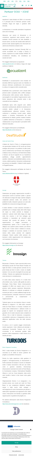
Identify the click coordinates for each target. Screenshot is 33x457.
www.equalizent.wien (8, 64)
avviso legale (21, 454)
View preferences (16, 451)
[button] (2, 6)
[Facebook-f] (26, 5)
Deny (16, 447)
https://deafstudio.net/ (8, 130)
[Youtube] (31, 5)
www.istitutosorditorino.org (9, 173)
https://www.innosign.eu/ (9, 245)
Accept (16, 442)
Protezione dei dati (13, 454)
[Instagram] (29, 5)
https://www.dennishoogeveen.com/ (12, 404)
